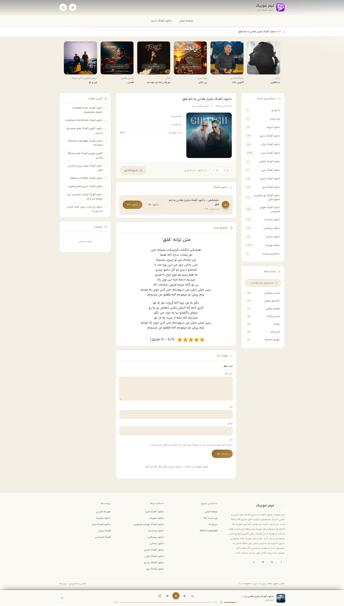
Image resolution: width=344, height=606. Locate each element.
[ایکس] (272, 562)
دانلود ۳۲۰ (132, 205)
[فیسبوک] (281, 562)
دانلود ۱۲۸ (153, 205)
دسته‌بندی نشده (271, 254)
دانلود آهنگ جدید (161, 21)
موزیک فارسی (103, 512)
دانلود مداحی (273, 237)
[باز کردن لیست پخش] (62, 598)
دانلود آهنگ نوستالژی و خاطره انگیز (267, 198)
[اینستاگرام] (262, 562)
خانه (279, 32)
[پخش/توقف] (176, 595)
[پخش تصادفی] (192, 595)
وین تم (62, 583)
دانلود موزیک (272, 245)
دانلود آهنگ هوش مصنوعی (269, 209)
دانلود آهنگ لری (271, 187)
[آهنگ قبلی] (167, 595)
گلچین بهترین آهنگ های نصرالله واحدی (85, 155)
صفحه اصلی (186, 21)
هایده (277, 324)
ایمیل (230, 423)
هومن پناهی (273, 309)
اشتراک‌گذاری (131, 170)
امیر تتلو (275, 332)
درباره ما (213, 524)
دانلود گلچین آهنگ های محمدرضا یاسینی (84, 131)
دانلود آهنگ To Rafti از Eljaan (86, 178)
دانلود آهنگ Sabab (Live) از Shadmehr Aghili (87, 110)
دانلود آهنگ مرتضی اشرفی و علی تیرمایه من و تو (85, 197)
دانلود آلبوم (273, 127)
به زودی (275, 110)
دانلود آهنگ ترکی (270, 144)
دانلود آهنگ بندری (270, 136)
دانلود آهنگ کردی (270, 179)
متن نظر (229, 373)
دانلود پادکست (272, 220)
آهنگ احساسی (103, 537)
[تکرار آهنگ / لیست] (159, 595)
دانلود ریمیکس (272, 228)
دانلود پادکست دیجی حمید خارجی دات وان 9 (85, 209)
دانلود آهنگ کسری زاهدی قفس (85, 186)
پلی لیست (275, 119)
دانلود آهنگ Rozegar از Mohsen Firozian (85, 143)
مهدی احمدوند (272, 340)
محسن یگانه (273, 316)
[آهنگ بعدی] (184, 595)
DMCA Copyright (208, 531)
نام (231, 407)
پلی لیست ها (210, 518)
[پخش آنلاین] (252, 70)
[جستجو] (63, 7)
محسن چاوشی (272, 293)
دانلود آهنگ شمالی (269, 162)
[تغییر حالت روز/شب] (72, 7)
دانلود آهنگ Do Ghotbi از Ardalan (84, 120)
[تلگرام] (253, 562)
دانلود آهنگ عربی (270, 170)
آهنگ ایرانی (104, 531)
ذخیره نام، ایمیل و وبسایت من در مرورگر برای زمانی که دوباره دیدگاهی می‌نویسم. (192, 445)
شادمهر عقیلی (272, 301)
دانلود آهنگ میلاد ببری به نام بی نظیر (85, 168)
